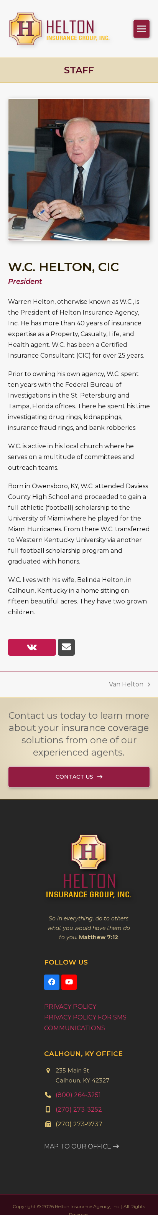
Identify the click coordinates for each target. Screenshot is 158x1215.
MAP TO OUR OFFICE (78, 1158)
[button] (141, 34)
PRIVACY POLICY (70, 1018)
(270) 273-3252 (79, 1121)
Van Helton (126, 696)
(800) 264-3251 (78, 1106)
